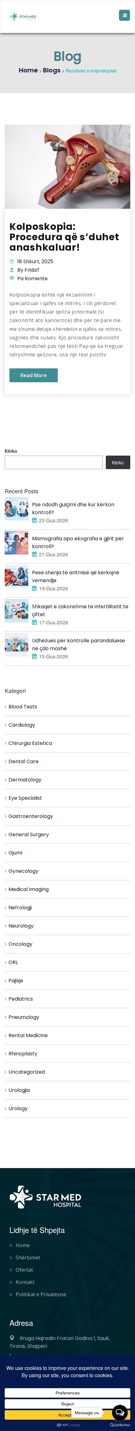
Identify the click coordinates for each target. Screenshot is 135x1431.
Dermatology (24, 779)
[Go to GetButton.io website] (120, 1425)
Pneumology (23, 1017)
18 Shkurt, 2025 (35, 261)
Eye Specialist (25, 798)
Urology (18, 1108)
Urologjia (19, 1090)
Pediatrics (20, 998)
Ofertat (24, 1269)
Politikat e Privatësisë (41, 1294)
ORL (13, 962)
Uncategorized (26, 1072)
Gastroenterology (30, 816)
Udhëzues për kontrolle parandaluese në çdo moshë (78, 644)
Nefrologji (20, 907)
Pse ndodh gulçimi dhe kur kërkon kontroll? (73, 508)
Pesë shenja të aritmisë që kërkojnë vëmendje (75, 576)
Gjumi (15, 852)
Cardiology (21, 725)
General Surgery (28, 834)
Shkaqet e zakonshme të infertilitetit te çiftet (80, 610)
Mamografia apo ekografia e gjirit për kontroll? (78, 542)
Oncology (20, 944)
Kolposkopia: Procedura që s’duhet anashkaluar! (64, 237)
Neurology (21, 925)
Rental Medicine (28, 1035)
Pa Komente (32, 278)
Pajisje (15, 980)
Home (23, 1245)
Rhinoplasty (22, 1053)
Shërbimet (28, 1257)
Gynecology (23, 871)
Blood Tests (22, 706)
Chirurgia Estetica (30, 743)
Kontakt (25, 1282)
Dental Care (23, 761)
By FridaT (28, 270)
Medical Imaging (28, 889)
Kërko (11, 451)
